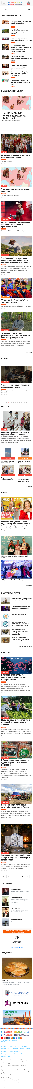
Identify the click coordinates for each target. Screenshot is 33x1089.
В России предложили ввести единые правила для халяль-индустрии (15, 762)
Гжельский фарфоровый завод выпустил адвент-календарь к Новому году (15, 857)
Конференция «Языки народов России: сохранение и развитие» (17, 931)
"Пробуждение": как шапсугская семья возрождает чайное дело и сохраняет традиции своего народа (15, 260)
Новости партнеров (10, 593)
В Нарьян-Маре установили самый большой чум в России (15, 806)
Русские (13, 953)
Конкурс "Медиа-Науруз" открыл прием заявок (19, 615)
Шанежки (5, 980)
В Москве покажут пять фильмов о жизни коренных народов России (14, 677)
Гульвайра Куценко (16, 919)
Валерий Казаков (16, 889)
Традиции (25, 475)
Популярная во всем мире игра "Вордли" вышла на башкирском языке (20, 82)
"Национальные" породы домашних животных (14, 115)
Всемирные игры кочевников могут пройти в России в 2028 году (21, 39)
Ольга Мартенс (15, 908)
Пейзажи (8, 458)
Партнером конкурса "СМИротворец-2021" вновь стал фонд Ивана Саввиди (20, 623)
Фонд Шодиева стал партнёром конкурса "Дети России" (22, 599)
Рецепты (6, 952)
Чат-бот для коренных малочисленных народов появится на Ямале (21, 58)
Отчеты (9, 1056)
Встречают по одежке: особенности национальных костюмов (15, 156)
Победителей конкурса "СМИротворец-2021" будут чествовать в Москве (20, 639)
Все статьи (29, 352)
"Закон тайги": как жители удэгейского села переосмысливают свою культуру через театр (16, 336)
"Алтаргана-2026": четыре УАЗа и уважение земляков (14, 301)
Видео (4, 493)
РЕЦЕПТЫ (15, 1048)
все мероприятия (17, 947)
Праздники (6, 296)
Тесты (4, 152)
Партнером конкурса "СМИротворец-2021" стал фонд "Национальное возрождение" (20, 632)
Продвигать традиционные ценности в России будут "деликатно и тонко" (19, 67)
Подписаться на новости (10, 1041)
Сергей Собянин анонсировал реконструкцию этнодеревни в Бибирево (20, 32)
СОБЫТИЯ (24, 1046)
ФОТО (9, 1048)
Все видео (29, 585)
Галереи (5, 406)
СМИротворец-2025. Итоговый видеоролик (14, 580)
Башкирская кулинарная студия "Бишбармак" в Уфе (23, 479)
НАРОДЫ (3, 1046)
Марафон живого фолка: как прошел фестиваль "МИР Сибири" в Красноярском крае (15, 225)
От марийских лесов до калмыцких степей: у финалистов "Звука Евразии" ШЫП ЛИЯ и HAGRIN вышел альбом (21, 48)
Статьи (4, 358)
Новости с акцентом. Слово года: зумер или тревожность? (15, 523)
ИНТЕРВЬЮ (17, 1046)
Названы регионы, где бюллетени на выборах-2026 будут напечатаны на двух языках (21, 23)
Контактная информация (14, 1051)
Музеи (4, 429)
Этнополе (5, 255)
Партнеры (3, 1056)
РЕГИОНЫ (10, 1046)
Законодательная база (7, 1054)
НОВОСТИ (28, 1048)
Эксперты (7, 883)
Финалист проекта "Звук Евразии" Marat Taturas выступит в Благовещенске (21, 73)
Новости (5, 652)
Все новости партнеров (25, 646)
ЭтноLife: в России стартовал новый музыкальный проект (21, 607)
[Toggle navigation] (3, 3)
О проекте (3, 1051)
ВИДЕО (22, 1048)
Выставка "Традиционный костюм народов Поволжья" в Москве (15, 434)
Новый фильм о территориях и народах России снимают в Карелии (15, 722)
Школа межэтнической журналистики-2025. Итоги (14, 556)
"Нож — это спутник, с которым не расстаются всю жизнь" (15, 386)
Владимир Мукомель (17, 897)
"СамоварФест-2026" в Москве (24, 462)
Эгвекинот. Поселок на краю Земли (7, 462)
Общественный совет (19, 1054)
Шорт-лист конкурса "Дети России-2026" (7, 478)
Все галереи (29, 486)
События (5, 219)
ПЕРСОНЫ (3, 1048)
